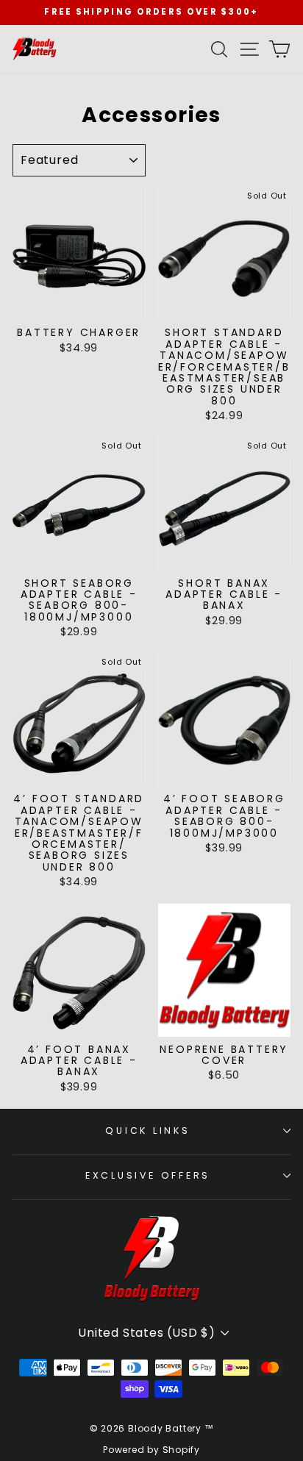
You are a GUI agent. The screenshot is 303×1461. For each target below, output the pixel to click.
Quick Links (147, 1130)
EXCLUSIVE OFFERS (147, 1175)
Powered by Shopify (151, 1449)
